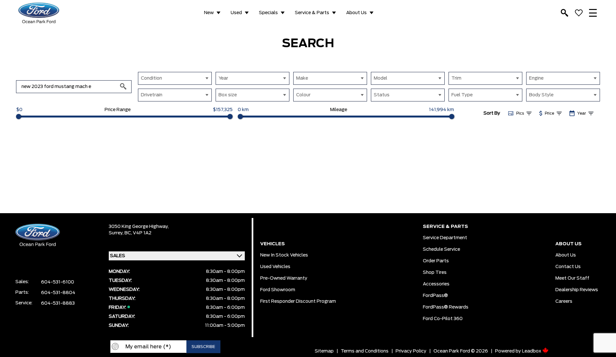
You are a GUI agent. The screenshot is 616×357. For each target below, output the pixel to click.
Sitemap (324, 351)
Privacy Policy (411, 351)
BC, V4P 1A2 (137, 233)
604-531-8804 (58, 293)
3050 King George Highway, (139, 226)
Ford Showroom (277, 290)
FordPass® (435, 295)
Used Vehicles (275, 267)
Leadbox (532, 351)
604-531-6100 (57, 282)
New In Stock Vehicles (284, 255)
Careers (563, 301)
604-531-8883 (58, 303)
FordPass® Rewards (445, 307)
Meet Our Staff (572, 278)
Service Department (445, 238)
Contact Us (568, 267)
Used (236, 13)
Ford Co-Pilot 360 (443, 319)
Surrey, (116, 233)
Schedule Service (441, 249)
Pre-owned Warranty (283, 278)
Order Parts (436, 261)
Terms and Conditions (365, 351)
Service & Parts (312, 13)
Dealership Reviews (576, 290)
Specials (268, 13)
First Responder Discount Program (298, 301)
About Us (356, 13)
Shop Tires (435, 272)
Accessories (436, 284)
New (209, 13)
